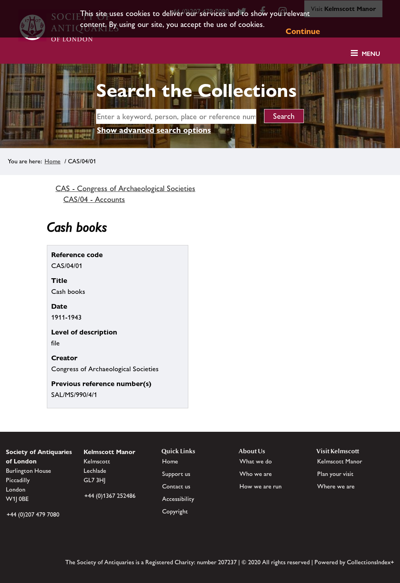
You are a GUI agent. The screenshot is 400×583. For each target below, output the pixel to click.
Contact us (176, 486)
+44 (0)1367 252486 (110, 495)
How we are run (260, 486)
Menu (371, 53)
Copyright (175, 511)
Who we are (255, 473)
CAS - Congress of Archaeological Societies (125, 188)
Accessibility (178, 499)
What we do (255, 461)
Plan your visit (335, 473)
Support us (176, 473)
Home (53, 161)
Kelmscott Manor (339, 461)
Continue (303, 31)
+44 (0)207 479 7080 (33, 514)
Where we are (336, 486)
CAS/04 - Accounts (94, 199)
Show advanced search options (154, 130)
